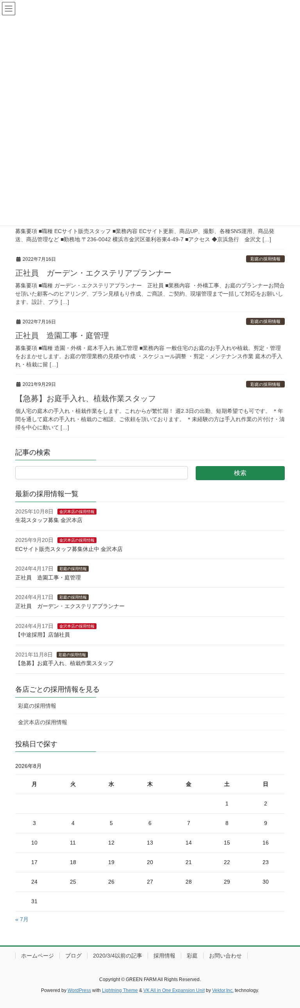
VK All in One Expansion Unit (174, 990)
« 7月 (22, 919)
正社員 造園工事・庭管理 (66, 335)
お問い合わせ (225, 955)
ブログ (73, 955)
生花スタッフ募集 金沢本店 (48, 520)
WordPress (79, 990)
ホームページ (37, 955)
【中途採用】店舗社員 (42, 634)
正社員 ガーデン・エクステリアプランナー (93, 273)
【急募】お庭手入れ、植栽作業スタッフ (89, 398)
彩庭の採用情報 (265, 258)
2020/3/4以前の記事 (117, 955)
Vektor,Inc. (223, 990)
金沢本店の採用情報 (77, 511)
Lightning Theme (120, 990)
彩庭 (192, 955)
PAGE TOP (286, 971)
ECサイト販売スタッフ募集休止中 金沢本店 (69, 549)
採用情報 (164, 955)
